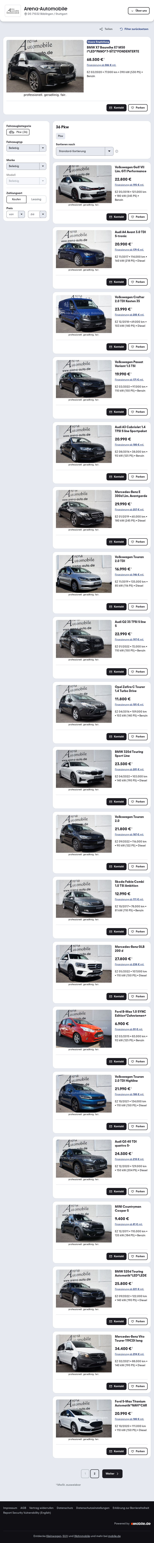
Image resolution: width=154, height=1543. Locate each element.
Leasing (36, 199)
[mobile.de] (141, 1523)
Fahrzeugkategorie (18, 126)
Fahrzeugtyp (14, 142)
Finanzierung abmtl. (101, 65)
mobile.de (114, 1536)
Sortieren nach (65, 144)
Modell (11, 175)
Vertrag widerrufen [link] (41, 1508)
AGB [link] (23, 1508)
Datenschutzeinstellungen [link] (92, 1508)
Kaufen (16, 199)
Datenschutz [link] (65, 1508)
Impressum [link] (10, 1508)
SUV (65, 1536)
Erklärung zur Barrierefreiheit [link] (131, 1508)
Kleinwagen (53, 1536)
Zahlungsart (14, 193)
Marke (10, 160)
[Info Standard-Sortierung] (116, 151)
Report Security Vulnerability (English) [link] (27, 1512)
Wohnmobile (82, 1536)
